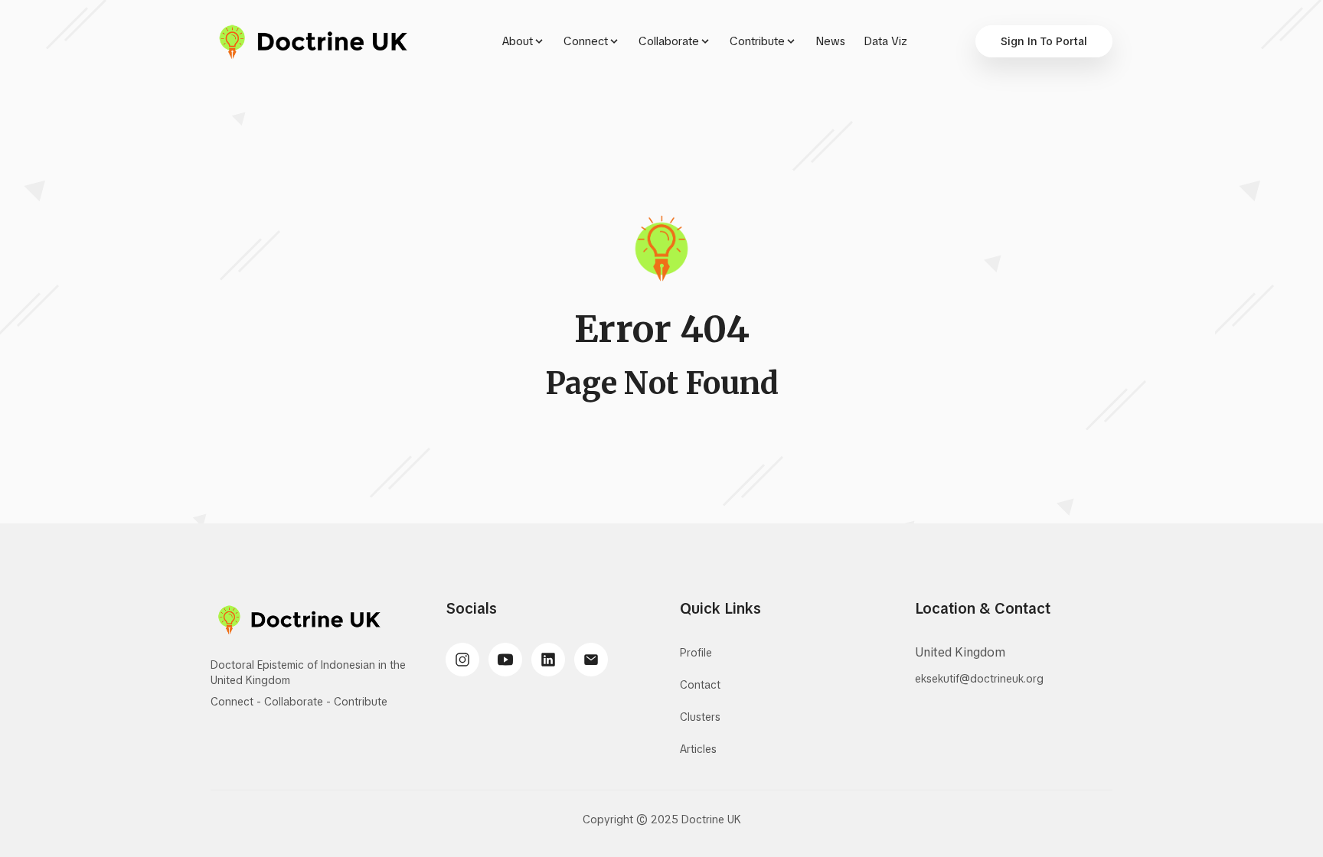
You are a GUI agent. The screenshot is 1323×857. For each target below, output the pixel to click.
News (830, 41)
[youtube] (505, 659)
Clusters (700, 717)
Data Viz (885, 41)
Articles (698, 749)
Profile (696, 653)
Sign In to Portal (1044, 41)
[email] (591, 659)
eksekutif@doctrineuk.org (979, 679)
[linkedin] (548, 659)
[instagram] (462, 659)
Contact (700, 685)
